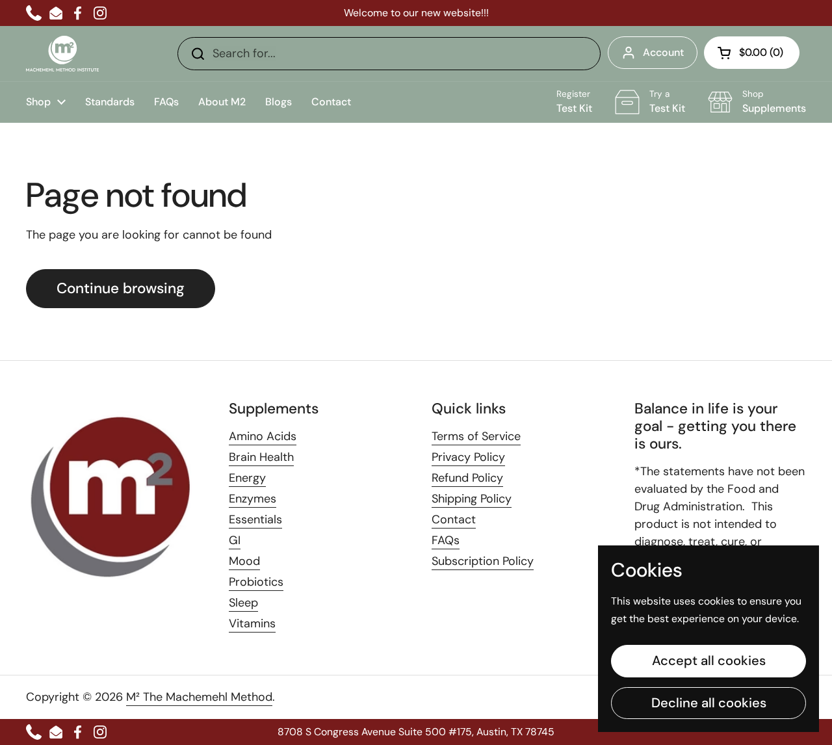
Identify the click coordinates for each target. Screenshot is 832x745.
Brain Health (261, 457)
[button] (752, 52)
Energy (247, 478)
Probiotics (256, 582)
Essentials (255, 519)
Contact (454, 519)
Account (663, 52)
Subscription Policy (483, 561)
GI (234, 540)
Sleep (243, 602)
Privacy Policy (468, 457)
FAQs (446, 540)
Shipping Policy (472, 498)
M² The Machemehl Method (199, 697)
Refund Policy (467, 478)
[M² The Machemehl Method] (62, 54)
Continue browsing (121, 288)
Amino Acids (262, 436)
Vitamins (252, 623)
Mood (244, 561)
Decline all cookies (708, 702)
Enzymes (252, 498)
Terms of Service (476, 436)
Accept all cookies (709, 660)
